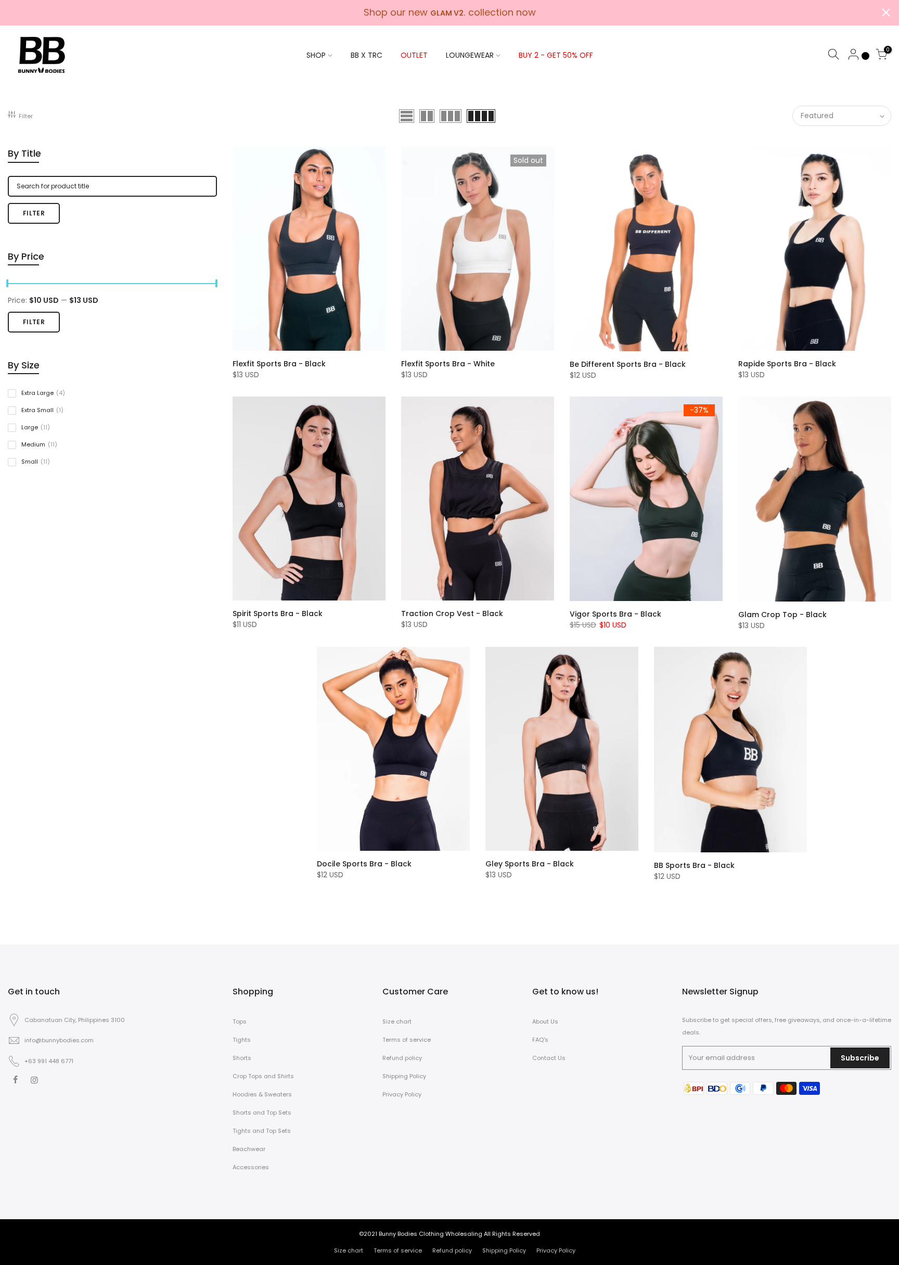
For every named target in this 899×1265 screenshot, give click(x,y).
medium (39, 444)
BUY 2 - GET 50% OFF (556, 55)
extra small (42, 410)
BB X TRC (366, 55)
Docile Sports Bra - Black (364, 864)
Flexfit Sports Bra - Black (279, 364)
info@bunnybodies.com (59, 1040)
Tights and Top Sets (262, 1131)
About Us (545, 1021)
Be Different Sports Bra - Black (628, 364)
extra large (43, 393)
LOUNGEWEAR (470, 55)
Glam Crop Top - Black (782, 614)
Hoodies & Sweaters (262, 1094)
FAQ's (540, 1040)
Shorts (242, 1058)
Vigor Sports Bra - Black (615, 614)
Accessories (251, 1167)
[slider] (217, 284)
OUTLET (414, 55)
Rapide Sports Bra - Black (787, 364)
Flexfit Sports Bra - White (448, 364)
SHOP (316, 55)
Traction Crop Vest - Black (452, 613)
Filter (26, 116)
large (35, 427)
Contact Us (549, 1058)
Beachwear (249, 1149)
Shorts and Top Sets (262, 1112)
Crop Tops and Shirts (263, 1076)
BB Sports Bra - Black (694, 865)
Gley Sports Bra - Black (529, 864)
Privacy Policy (401, 1094)
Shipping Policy (404, 1076)
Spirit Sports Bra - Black (278, 613)
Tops (240, 1021)
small (35, 461)
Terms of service (406, 1040)
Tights (242, 1040)
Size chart (397, 1021)
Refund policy (402, 1058)
